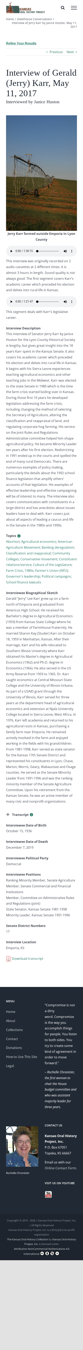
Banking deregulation (58, 547)
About (10, 1021)
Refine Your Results (21, 43)
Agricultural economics (38, 541)
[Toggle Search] (63, 8)
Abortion (13, 541)
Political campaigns (56, 576)
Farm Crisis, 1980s (19, 570)
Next (70, 52)
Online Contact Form (60, 1168)
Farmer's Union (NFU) (51, 570)
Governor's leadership (23, 576)
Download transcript (27, 958)
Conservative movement (38, 559)
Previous (56, 52)
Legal (10, 1066)
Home (10, 1011)
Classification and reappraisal (28, 553)
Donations (14, 1048)
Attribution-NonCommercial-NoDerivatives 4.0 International (41, 1251)
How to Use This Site (21, 1057)
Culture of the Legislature (52, 564)
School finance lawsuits (23, 582)
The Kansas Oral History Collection (27, 1239)
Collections (14, 1030)
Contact (12, 1039)
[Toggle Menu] (74, 8)
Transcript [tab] (20, 814)
